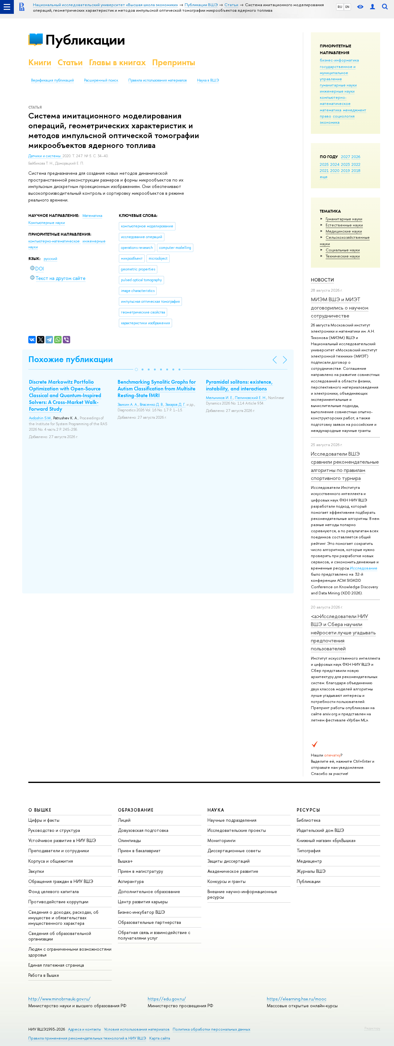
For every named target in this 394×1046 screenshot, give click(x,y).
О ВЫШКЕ (40, 810)
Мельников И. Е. (219, 397)
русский (50, 258)
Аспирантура (131, 881)
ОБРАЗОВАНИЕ (136, 810)
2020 (335, 170)
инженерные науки (337, 91)
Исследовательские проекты (236, 830)
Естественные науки (344, 225)
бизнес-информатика (339, 60)
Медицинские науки (344, 231)
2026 (356, 156)
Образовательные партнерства (149, 922)
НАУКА (215, 810)
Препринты (173, 62)
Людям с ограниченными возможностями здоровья (69, 951)
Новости (322, 280)
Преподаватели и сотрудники (58, 850)
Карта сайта (159, 1038)
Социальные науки (343, 250)
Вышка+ (125, 861)
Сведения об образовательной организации (59, 936)
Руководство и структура (54, 830)
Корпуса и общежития (50, 861)
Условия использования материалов (137, 1029)
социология (344, 116)
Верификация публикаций (52, 80)
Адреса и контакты (84, 1029)
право (325, 116)
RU (340, 7)
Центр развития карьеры (143, 901)
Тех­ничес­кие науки (343, 256)
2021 (324, 170)
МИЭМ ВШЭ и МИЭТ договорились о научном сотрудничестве (339, 307)
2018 (356, 170)
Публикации (85, 39)
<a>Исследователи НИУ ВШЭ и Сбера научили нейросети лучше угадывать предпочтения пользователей (343, 632)
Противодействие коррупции (58, 901)
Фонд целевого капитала (53, 891)
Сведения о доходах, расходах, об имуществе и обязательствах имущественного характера (63, 917)
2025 (324, 164)
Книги (39, 62)
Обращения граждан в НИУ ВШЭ (60, 881)
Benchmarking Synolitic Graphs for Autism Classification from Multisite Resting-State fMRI (157, 388)
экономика (330, 122)
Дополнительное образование (149, 891)
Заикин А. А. (128, 404)
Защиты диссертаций (228, 861)
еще (324, 176)
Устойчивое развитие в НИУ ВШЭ (62, 840)
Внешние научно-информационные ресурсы (242, 894)
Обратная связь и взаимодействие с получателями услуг (154, 935)
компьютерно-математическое (335, 100)
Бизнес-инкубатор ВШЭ (141, 912)
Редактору (372, 1028)
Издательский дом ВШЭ (320, 830)
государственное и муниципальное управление (338, 73)
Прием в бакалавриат (139, 850)
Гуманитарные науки (344, 219)
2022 (356, 164)
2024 (335, 164)
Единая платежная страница (56, 965)
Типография (308, 850)
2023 (345, 164)
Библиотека (308, 820)
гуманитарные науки (338, 85)
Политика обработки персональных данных (211, 1029)
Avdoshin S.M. (40, 418)
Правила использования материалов (157, 80)
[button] (136, 369)
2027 (345, 156)
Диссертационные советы (234, 850)
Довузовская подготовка (143, 830)
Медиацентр (309, 861)
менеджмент (354, 110)
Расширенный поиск (101, 80)
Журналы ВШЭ (311, 871)
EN (347, 7)
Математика (92, 215)
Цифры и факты (43, 820)
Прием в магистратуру (140, 871)
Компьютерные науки (46, 222)
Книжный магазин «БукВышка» (326, 840)
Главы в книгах (117, 62)
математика (330, 110)
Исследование (363, 568)
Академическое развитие (232, 871)
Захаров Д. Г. (175, 404)
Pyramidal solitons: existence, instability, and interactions (239, 385)
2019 (345, 170)
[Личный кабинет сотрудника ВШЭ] (372, 7)
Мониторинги (221, 840)
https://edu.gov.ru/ (167, 999)
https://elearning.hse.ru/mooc (296, 999)
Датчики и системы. (45, 156)
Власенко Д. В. (151, 404)
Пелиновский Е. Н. (250, 397)
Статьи (70, 62)
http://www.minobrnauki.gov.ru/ (59, 999)
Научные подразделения (231, 820)
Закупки (36, 871)
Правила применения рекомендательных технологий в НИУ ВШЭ (87, 1038)
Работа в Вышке (43, 975)
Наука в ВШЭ (208, 80)
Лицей (124, 820)
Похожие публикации (70, 359)
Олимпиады (129, 840)
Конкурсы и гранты (226, 881)
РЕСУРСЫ (308, 810)
